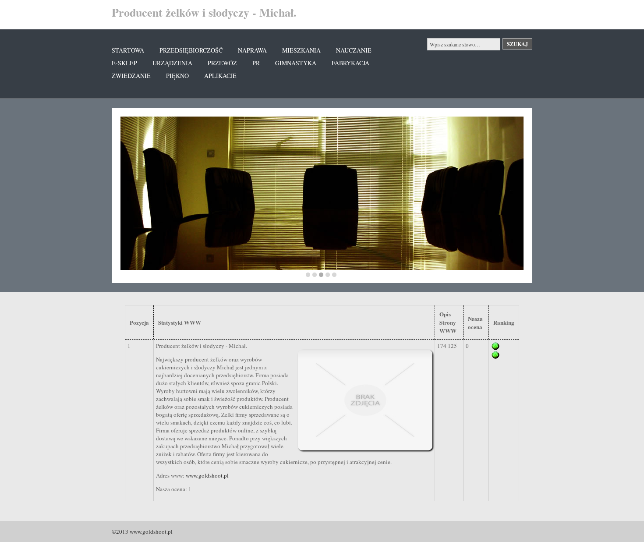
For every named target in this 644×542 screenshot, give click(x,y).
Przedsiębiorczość (191, 50)
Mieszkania (301, 50)
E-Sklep (124, 63)
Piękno (177, 75)
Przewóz (222, 63)
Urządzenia (172, 63)
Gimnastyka (295, 63)
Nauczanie (354, 50)
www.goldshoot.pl (207, 475)
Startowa (128, 50)
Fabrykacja (350, 63)
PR (256, 63)
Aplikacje (220, 75)
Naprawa (252, 50)
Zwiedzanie (131, 75)
